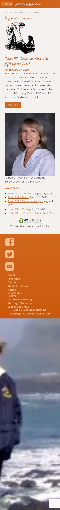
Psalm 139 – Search (18, 197)
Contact (13, 282)
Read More (12, 104)
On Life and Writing (20, 299)
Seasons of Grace (18, 307)
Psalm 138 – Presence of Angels (25, 201)
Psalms (12, 296)
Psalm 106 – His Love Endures (24, 213)
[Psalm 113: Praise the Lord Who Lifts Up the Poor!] (20, 38)
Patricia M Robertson (28, 4)
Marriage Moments (20, 303)
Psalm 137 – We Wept (19, 209)
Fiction (12, 289)
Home (7, 12)
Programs (14, 278)
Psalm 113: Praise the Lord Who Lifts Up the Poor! (27, 61)
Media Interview (18, 286)
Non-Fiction (15, 293)
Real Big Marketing (34, 310)
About (11, 275)
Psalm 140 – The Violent (21, 193)
